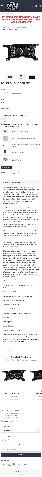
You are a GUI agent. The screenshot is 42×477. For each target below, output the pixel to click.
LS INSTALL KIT (16, 160)
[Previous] (2, 77)
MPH (5, 119)
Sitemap (21, 474)
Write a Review (16, 93)
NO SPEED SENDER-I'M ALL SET (22, 132)
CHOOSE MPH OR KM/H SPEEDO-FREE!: (15, 116)
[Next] (39, 77)
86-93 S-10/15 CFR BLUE (14, 394)
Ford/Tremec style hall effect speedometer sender (26, 145)
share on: (4, 172)
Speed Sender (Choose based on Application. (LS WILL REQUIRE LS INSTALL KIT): (20, 126)
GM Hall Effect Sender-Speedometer (23, 139)
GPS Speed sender (18, 152)
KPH (5, 121)
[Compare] (36, 6)
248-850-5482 (9, 421)
